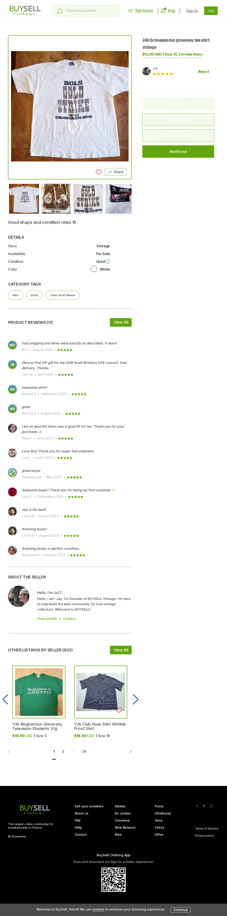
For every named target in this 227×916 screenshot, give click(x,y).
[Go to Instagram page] (211, 804)
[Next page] (127, 751)
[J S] (18, 596)
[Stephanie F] (12, 550)
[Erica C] (12, 492)
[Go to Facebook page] (197, 804)
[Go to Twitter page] (204, 804)
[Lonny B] (12, 511)
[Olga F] (12, 428)
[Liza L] (12, 453)
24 (84, 751)
